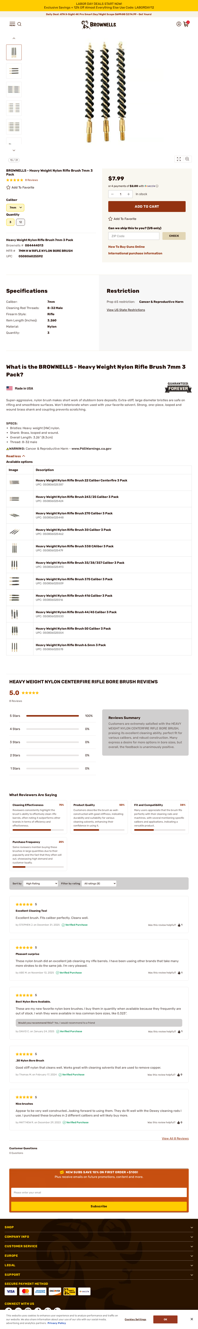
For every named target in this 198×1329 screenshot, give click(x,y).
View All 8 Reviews (175, 1138)
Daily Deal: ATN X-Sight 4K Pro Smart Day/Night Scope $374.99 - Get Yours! (99, 14)
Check (174, 236)
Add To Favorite (23, 187)
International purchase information (135, 253)
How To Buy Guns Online (126, 247)
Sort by (17, 883)
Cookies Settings (135, 1319)
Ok (165, 1319)
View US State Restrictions (126, 310)
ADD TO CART (147, 206)
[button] (12, 24)
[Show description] (16, 456)
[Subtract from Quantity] (112, 194)
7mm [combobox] (13, 207)
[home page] (99, 24)
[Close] (192, 1319)
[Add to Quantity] (128, 194)
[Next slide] (14, 150)
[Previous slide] (14, 38)
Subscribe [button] (99, 1206)
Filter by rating (70, 883)
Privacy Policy (57, 1323)
